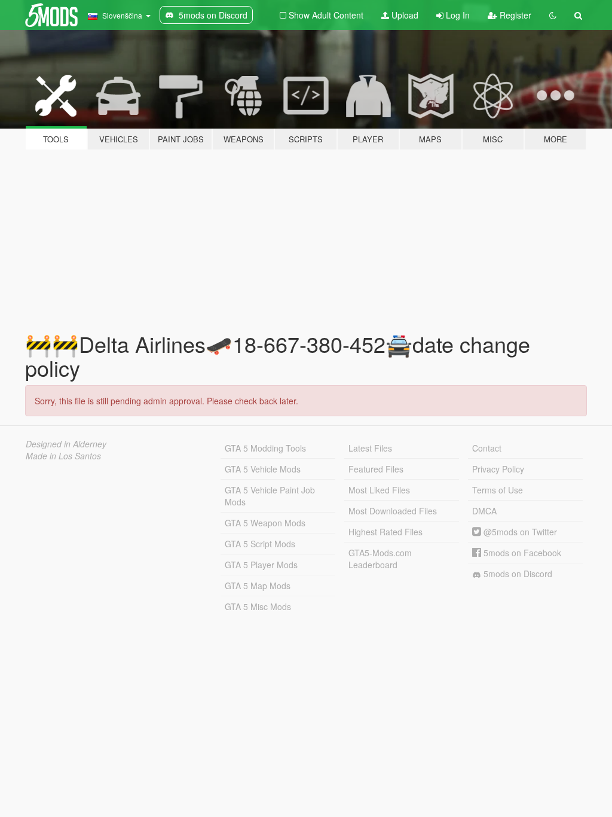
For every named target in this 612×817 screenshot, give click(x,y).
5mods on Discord (516, 574)
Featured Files (375, 469)
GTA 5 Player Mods (261, 565)
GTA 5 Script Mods (260, 544)
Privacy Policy (498, 469)
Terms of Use (497, 490)
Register (514, 15)
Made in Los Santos (63, 456)
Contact (486, 448)
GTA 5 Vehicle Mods (263, 469)
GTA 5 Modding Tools (265, 448)
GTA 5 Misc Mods (258, 606)
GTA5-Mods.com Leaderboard (380, 559)
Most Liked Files (379, 490)
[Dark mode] (552, 15)
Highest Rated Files (385, 532)
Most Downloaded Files (392, 511)
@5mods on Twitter (519, 532)
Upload (403, 15)
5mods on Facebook (521, 553)
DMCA (484, 511)
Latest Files (370, 448)
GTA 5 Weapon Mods (265, 523)
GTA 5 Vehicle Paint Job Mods (270, 496)
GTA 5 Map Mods (257, 586)
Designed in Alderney (66, 444)
